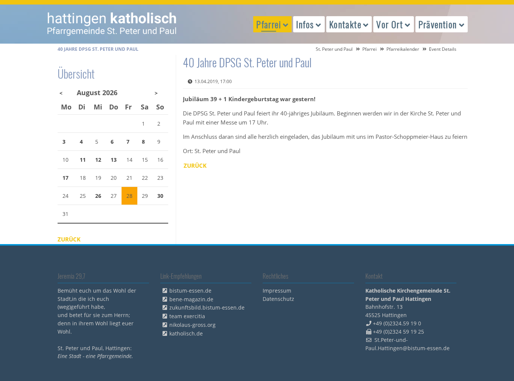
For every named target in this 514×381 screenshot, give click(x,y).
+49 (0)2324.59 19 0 (397, 323)
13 (114, 159)
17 (65, 177)
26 (98, 195)
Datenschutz (278, 298)
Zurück (195, 165)
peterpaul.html (112, 24)
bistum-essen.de (190, 290)
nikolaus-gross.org (192, 324)
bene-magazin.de (191, 299)
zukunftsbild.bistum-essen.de (207, 307)
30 (160, 195)
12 (98, 159)
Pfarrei (369, 49)
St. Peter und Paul (334, 49)
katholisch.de (186, 333)
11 (83, 159)
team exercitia (187, 316)
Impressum (277, 290)
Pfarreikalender (402, 49)
